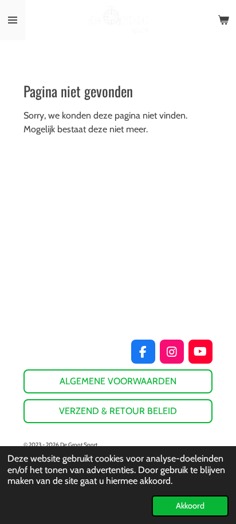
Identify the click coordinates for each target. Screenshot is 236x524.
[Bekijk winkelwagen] (223, 20)
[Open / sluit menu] (12, 20)
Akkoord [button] (190, 506)
